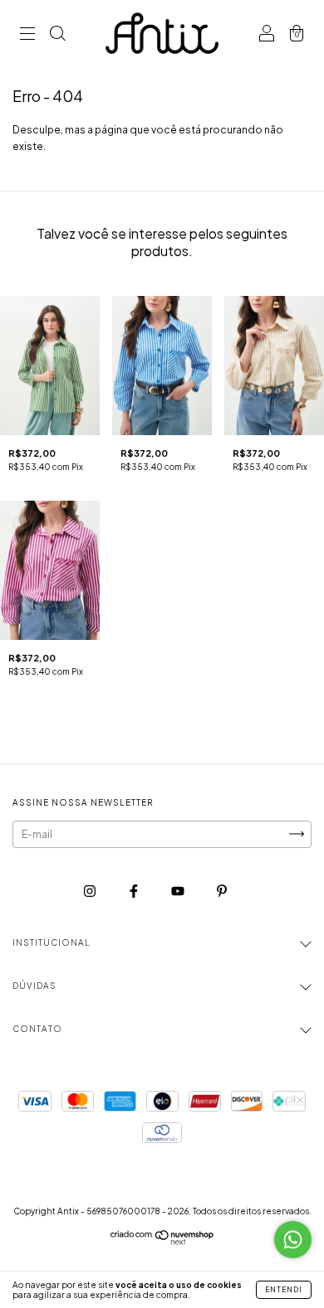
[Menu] (27, 35)
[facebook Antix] (134, 890)
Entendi (283, 1290)
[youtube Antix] (178, 890)
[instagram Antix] (90, 890)
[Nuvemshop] (162, 1241)
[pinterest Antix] (222, 890)
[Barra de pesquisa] (57, 35)
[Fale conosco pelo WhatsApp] (293, 1239)
